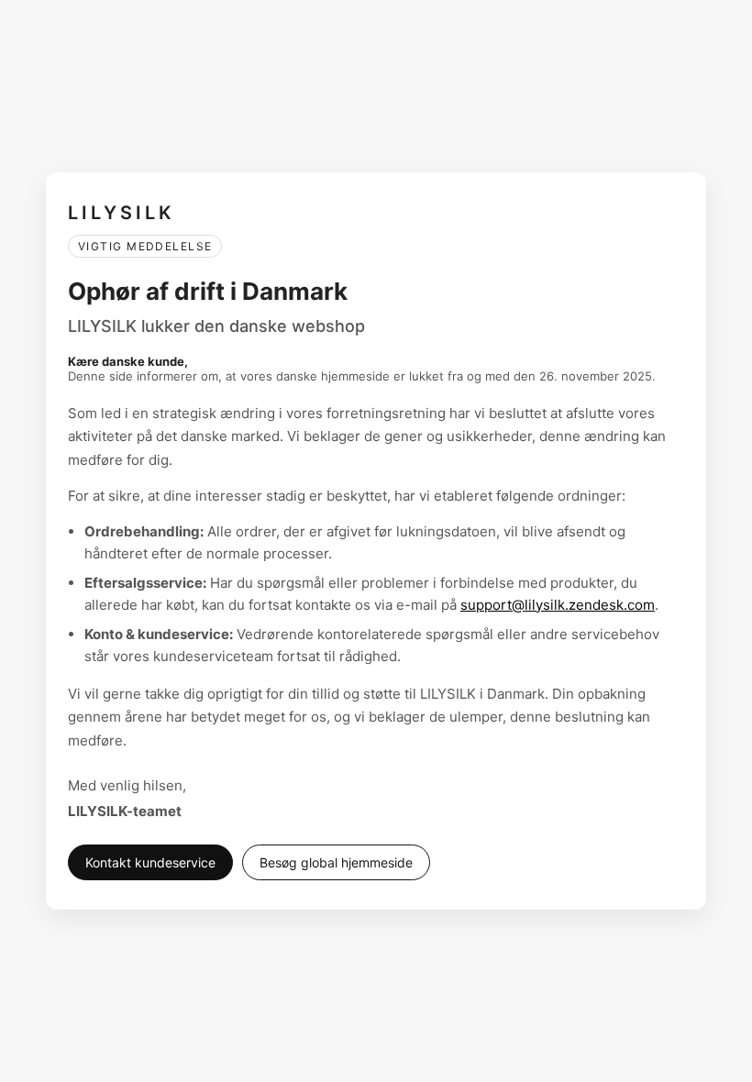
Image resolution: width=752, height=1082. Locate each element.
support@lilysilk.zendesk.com (557, 604)
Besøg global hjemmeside (336, 862)
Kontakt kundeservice (150, 862)
